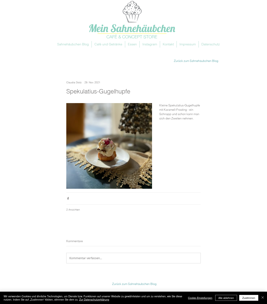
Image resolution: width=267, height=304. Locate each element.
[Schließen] (262, 298)
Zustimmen (248, 298)
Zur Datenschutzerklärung (94, 299)
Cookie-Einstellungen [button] (200, 298)
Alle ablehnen (226, 298)
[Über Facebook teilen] (68, 198)
